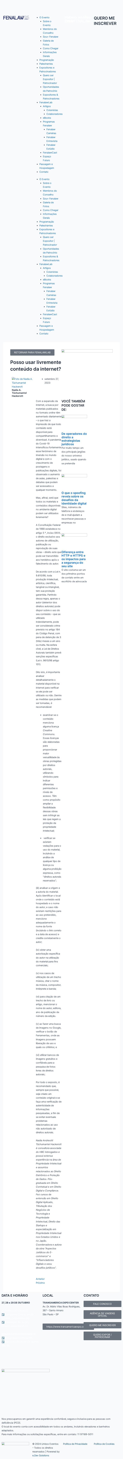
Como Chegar (50, 48)
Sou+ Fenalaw (50, 36)
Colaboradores (54, 114)
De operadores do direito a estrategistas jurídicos (74, 439)
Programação (46, 60)
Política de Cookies (104, 1443)
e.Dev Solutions (40, 1455)
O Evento (44, 17)
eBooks (47, 117)
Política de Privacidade (75, 1443)
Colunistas (52, 110)
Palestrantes (46, 63)
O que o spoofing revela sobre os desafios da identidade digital (74, 498)
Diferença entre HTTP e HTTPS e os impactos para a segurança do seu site (74, 559)
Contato (43, 171)
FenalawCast (50, 152)
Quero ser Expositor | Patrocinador (50, 79)
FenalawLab (45, 102)
